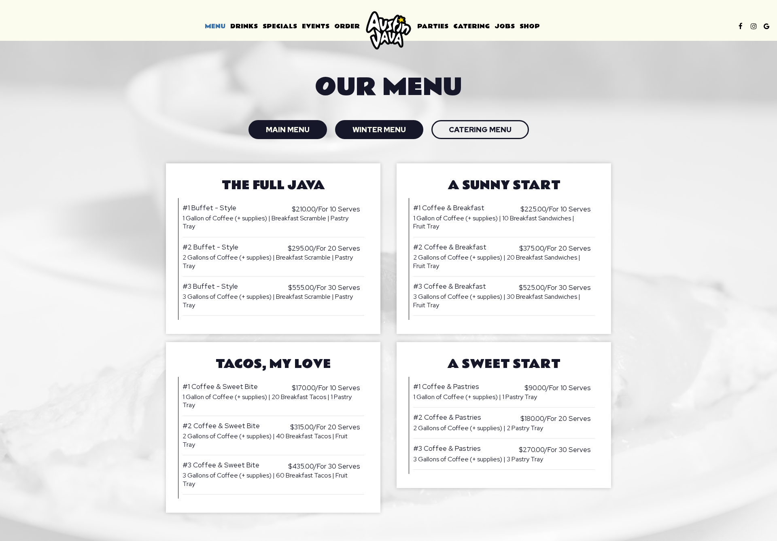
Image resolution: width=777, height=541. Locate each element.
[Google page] (766, 26)
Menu (215, 26)
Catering (471, 26)
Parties (432, 26)
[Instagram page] (753, 26)
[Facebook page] (740, 26)
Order (347, 26)
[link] (388, 30)
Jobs (505, 26)
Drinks (244, 26)
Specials (280, 26)
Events (315, 26)
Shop (530, 26)
